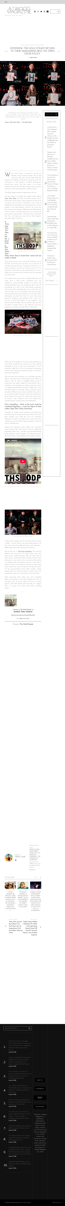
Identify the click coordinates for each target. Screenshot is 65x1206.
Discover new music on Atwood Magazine (23, 615)
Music (32, 45)
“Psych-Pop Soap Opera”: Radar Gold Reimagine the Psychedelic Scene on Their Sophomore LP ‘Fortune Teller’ (20, 1102)
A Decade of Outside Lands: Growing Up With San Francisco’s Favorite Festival (52, 260)
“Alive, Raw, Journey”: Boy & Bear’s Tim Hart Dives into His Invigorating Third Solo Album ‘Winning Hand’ (16, 926)
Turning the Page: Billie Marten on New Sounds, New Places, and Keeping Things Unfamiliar (20, 1164)
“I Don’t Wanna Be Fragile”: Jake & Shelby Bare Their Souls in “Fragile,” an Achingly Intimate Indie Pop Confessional (10, 901)
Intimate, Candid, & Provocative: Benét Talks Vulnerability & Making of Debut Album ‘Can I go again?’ (23, 899)
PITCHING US (40, 1088)
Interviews (28, 45)
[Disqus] (23, 960)
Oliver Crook (33, 57)
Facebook (17, 611)
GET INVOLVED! (40, 1106)
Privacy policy (40, 1098)
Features (23, 45)
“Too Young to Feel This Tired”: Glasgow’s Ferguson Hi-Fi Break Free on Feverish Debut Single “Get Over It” (20, 1138)
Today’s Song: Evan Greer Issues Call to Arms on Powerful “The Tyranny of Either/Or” (34, 854)
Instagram (29, 611)
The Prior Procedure (24, 551)
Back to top (56, 1202)
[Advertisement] (32, 31)
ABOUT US (40, 1080)
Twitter (23, 611)
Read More (32, 869)
